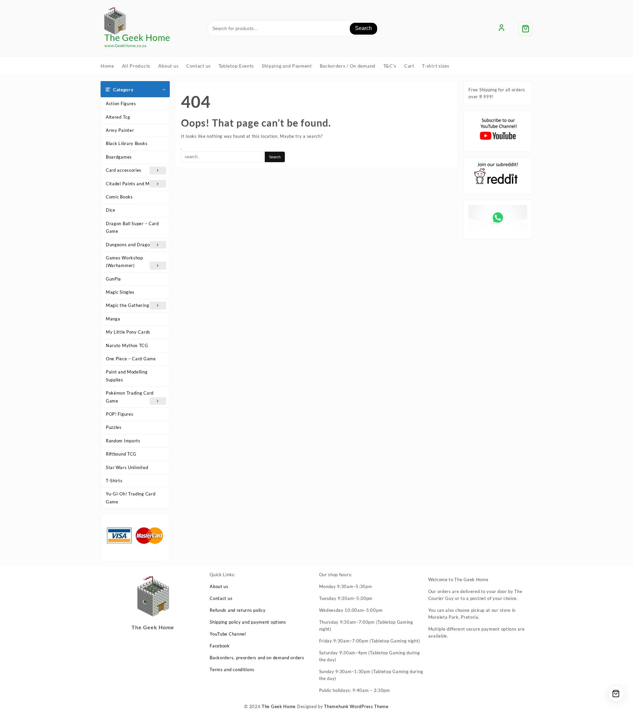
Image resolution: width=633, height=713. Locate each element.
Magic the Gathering (127, 305)
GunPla (113, 279)
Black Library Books (126, 143)
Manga (113, 318)
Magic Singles (120, 292)
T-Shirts (114, 480)
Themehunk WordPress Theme (356, 706)
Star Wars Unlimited (127, 467)
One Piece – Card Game (131, 358)
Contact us (221, 598)
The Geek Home (279, 706)
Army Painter (120, 130)
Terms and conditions (232, 669)
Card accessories (123, 170)
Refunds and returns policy (237, 610)
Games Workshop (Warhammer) (124, 261)
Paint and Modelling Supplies (126, 375)
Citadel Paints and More (131, 183)
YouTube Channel (228, 634)
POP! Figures (119, 414)
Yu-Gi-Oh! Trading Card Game (130, 497)
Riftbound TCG (121, 454)
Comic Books (119, 196)
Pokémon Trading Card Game (130, 396)
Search (363, 28)
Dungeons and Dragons (130, 244)
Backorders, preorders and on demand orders (257, 657)
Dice (110, 210)
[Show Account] (501, 29)
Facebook (220, 645)
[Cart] (525, 29)
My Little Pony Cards (128, 332)
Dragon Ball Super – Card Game (132, 227)
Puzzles (114, 427)
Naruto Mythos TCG (127, 345)
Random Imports (123, 440)
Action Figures (121, 103)
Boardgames (119, 157)
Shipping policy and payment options (248, 622)
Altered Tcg (118, 117)
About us (219, 586)
